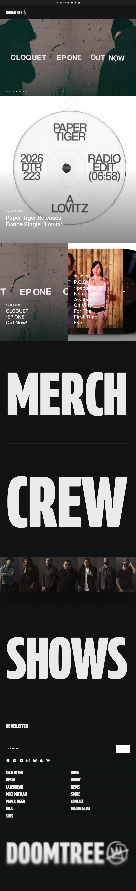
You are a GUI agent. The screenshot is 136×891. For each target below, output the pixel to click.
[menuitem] (57, 2)
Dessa (10, 780)
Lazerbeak (14, 787)
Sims (9, 816)
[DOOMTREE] (16, 12)
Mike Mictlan (16, 794)
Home (75, 772)
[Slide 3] (13, 91)
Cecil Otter (14, 772)
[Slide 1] (7, 91)
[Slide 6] (23, 91)
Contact (77, 801)
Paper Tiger (15, 801)
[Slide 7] (26, 91)
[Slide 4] (16, 91)
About (76, 780)
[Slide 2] (10, 91)
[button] (57, 2)
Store (75, 794)
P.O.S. (9, 808)
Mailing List (80, 808)
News (75, 787)
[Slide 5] (20, 91)
